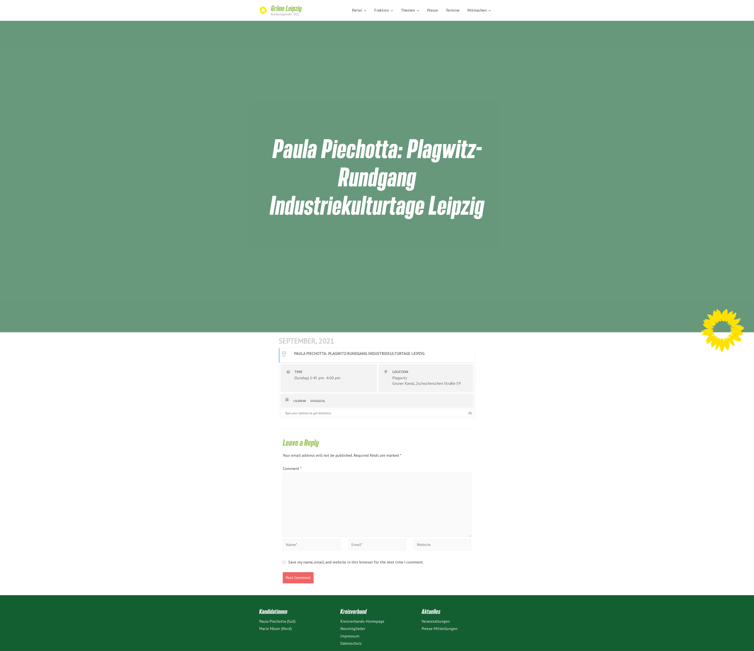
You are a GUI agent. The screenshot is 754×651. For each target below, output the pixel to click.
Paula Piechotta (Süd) (277, 621)
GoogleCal (317, 401)
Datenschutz (351, 643)
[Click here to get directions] (470, 413)
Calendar (299, 401)
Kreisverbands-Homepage (362, 621)
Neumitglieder (352, 628)
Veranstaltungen (436, 621)
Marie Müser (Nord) (275, 628)
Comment (292, 468)
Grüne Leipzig (286, 8)
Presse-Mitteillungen (439, 628)
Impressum (349, 636)
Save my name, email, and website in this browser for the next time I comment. (356, 562)
